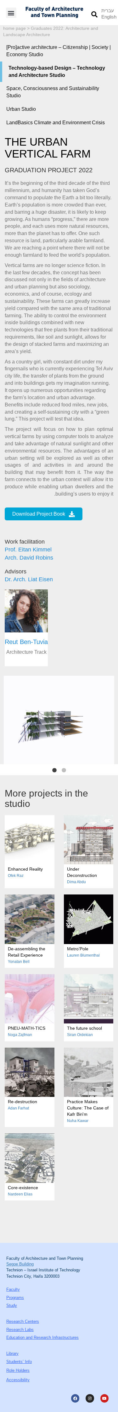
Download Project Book (38, 514)
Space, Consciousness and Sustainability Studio (52, 92)
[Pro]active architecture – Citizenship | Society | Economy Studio (58, 51)
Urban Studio (21, 109)
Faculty (13, 1289)
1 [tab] (54, 770)
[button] (11, 13)
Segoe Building (20, 1264)
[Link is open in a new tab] (75, 1398)
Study (11, 1305)
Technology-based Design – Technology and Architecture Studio (56, 71)
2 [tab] (64, 770)
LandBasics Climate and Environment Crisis (55, 122)
